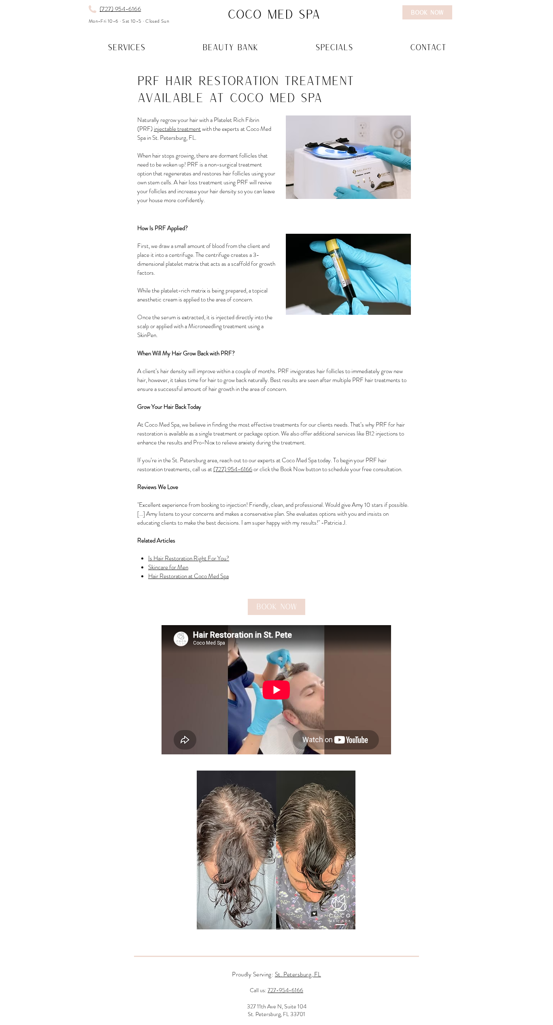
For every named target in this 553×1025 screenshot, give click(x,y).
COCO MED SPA (274, 13)
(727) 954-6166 (120, 8)
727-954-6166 (285, 990)
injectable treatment (177, 128)
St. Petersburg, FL (298, 974)
